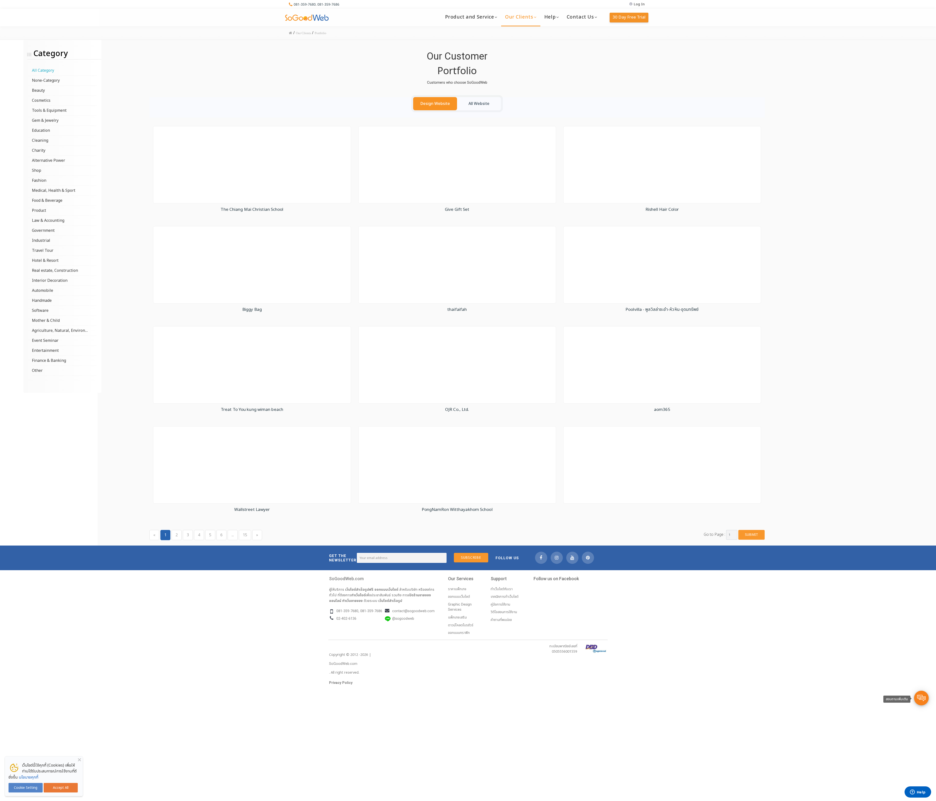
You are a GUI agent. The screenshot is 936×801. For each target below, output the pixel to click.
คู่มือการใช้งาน (500, 604)
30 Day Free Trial (629, 17)
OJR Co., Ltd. (457, 409)
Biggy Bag (252, 309)
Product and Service (469, 17)
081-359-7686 (328, 4)
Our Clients (519, 17)
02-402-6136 (346, 619)
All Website (478, 104)
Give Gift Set (457, 209)
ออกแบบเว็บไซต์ (386, 589)
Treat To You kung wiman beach (252, 409)
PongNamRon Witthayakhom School (457, 510)
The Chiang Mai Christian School (252, 209)
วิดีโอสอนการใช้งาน (504, 612)
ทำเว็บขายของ (352, 601)
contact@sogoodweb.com (413, 611)
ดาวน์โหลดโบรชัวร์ (460, 625)
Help (550, 17)
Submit (751, 534)
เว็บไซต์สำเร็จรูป (390, 601)
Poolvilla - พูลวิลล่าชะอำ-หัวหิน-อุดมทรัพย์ (662, 309)
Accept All (60, 787)
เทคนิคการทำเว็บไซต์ (504, 597)
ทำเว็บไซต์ (358, 595)
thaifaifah (457, 309)
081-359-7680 (305, 4)
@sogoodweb (403, 619)
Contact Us (580, 17)
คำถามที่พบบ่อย (501, 620)
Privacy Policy (340, 683)
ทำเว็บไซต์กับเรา (502, 589)
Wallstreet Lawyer (252, 510)
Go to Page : (714, 534)
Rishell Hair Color (662, 209)
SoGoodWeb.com (346, 578)
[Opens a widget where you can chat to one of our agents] (917, 792)
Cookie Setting (25, 787)
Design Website (435, 104)
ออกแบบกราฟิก (459, 633)
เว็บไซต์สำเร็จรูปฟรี (359, 589)
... (233, 535)
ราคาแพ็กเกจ (457, 589)
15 (245, 535)
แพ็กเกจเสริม (457, 617)
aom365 (662, 409)
